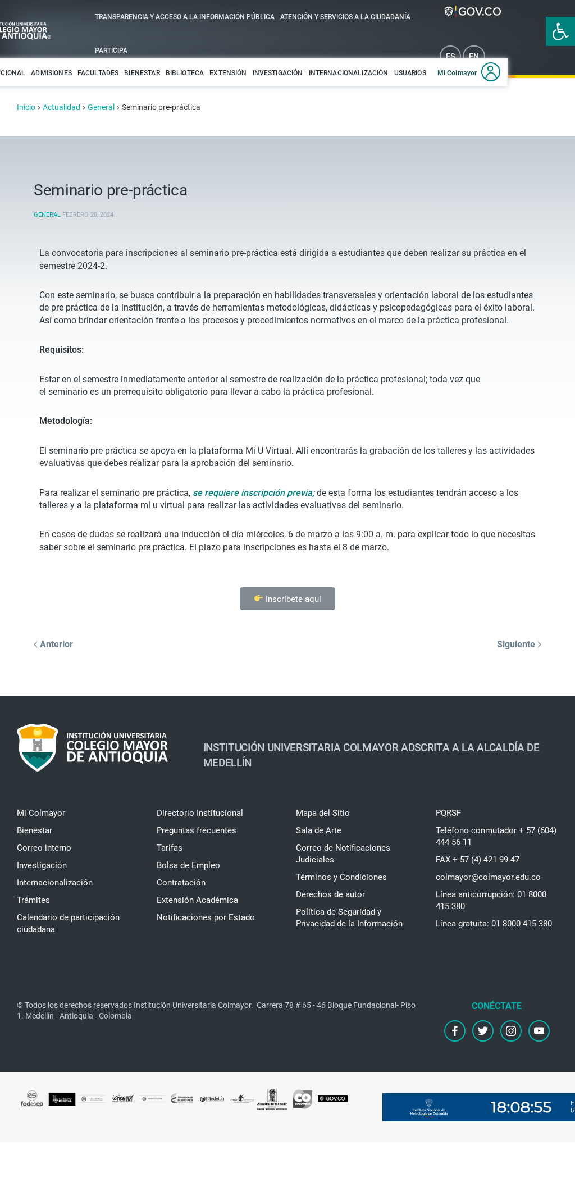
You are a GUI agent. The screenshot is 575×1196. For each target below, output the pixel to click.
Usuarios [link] (410, 73)
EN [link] (474, 56)
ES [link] (450, 56)
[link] (560, 31)
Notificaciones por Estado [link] (206, 917)
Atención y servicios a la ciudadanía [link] (345, 17)
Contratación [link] (181, 883)
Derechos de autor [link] (330, 894)
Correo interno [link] (44, 848)
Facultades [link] (98, 73)
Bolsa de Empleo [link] (188, 865)
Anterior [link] (55, 644)
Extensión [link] (228, 73)
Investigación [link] (278, 73)
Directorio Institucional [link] (200, 813)
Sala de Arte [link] (318, 830)
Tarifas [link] (169, 848)
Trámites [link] (33, 900)
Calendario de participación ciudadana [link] (68, 923)
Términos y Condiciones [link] (341, 877)
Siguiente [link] (517, 644)
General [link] (47, 214)
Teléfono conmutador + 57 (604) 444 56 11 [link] (496, 836)
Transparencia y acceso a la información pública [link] (185, 17)
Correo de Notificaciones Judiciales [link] (343, 854)
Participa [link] (111, 50)
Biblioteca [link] (185, 73)
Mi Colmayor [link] (457, 73)
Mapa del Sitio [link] (323, 813)
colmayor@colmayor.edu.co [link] (488, 877)
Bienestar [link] (141, 73)
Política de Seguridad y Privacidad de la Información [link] (349, 918)
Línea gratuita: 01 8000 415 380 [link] (494, 924)
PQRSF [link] (448, 813)
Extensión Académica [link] (197, 900)
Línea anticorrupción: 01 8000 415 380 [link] (491, 900)
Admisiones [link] (51, 73)
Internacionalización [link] (349, 73)
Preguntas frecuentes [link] (196, 830)
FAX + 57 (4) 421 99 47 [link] (477, 860)
